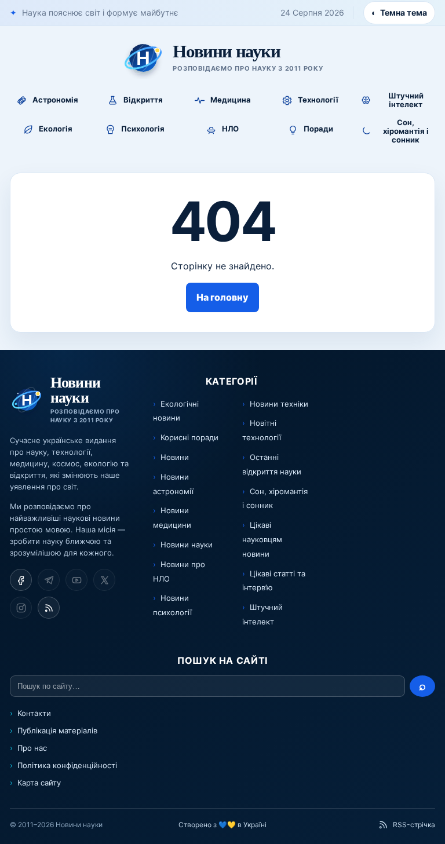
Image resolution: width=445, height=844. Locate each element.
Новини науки (187, 544)
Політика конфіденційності (67, 765)
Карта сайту (39, 782)
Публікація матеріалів (57, 730)
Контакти (34, 713)
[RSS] (49, 608)
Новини (175, 457)
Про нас (32, 747)
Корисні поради (189, 437)
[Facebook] (21, 580)
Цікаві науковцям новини (262, 539)
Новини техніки (279, 403)
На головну (222, 297)
